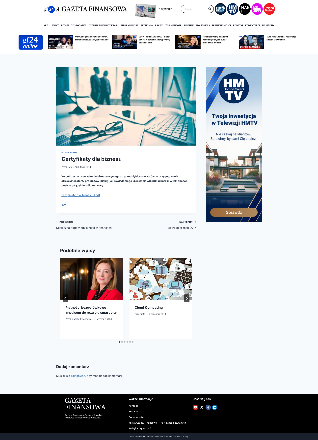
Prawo (159, 25)
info (70, 167)
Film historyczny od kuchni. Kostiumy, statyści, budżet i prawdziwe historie (215, 39)
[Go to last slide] (65, 298)
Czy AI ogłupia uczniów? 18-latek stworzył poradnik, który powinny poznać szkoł (154, 39)
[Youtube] (195, 407)
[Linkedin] (214, 407)
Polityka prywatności (141, 428)
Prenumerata (136, 417)
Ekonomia (147, 25)
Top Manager (173, 25)
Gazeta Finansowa (82, 319)
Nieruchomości (221, 25)
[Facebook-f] (208, 407)
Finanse (189, 25)
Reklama (133, 411)
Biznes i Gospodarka (73, 25)
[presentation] (91, 279)
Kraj (47, 25)
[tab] (119, 342)
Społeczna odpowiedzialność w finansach (84, 225)
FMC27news (203, 25)
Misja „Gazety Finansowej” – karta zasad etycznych (157, 422)
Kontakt (133, 405)
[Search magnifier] (210, 9)
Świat (55, 25)
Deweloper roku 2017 (182, 225)
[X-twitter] (201, 407)
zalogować (78, 375)
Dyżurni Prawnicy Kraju (103, 25)
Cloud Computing (149, 308)
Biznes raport (129, 25)
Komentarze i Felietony (259, 25)
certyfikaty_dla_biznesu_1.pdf (80, 195)
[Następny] (186, 298)
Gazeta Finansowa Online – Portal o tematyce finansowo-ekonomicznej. (83, 416)
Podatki (238, 25)
